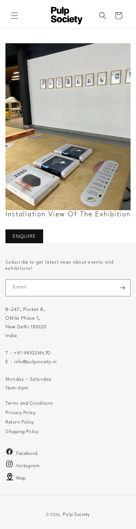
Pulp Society (76, 514)
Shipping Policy (22, 431)
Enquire (24, 236)
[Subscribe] (122, 287)
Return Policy (19, 422)
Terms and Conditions (29, 403)
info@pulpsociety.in (35, 362)
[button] (14, 16)
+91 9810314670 (32, 353)
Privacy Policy (20, 412)
